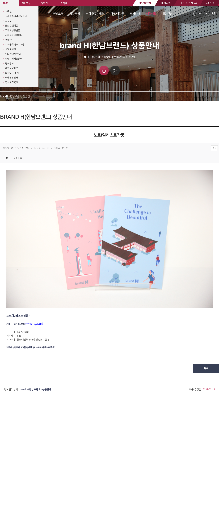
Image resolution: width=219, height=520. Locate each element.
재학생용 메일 (12, 68)
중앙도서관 (10, 49)
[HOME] (85, 57)
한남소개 (58, 14)
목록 (206, 368)
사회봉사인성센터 (13, 35)
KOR (198, 13)
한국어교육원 (11, 82)
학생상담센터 (11, 77)
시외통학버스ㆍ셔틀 (15, 44)
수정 (214, 148)
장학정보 (9, 63)
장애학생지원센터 (13, 58)
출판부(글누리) (12, 72)
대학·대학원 (117, 14)
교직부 (8, 20)
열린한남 (167, 14)
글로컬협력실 (11, 25)
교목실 (8, 11)
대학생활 (151, 14)
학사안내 (135, 14)
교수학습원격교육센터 (16, 16)
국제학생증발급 (12, 30)
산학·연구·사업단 (95, 14)
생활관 (8, 39)
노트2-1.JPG (16, 158)
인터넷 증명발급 (13, 54)
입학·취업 (74, 14)
